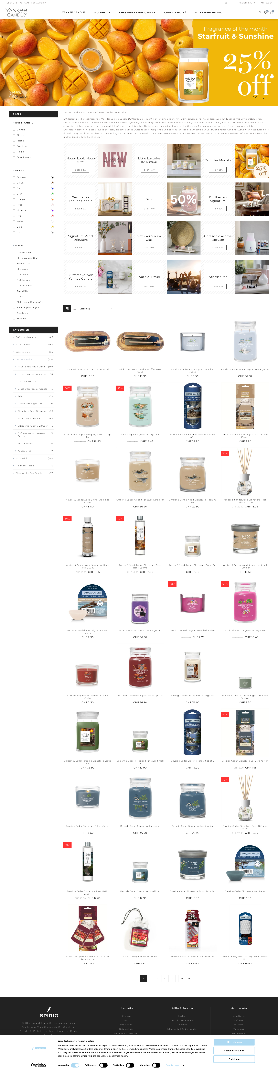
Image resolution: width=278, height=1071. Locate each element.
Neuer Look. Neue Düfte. (80, 160)
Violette (21, 210)
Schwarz (21, 177)
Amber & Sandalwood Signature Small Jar (193, 565)
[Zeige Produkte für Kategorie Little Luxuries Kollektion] (183, 160)
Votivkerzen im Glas (149, 237)
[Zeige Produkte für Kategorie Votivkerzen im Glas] (183, 238)
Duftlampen (24, 280)
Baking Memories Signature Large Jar (192, 695)
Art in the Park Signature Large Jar (245, 630)
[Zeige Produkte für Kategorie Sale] (183, 199)
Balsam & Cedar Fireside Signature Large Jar (87, 762)
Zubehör (21, 318)
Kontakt (24, 3)
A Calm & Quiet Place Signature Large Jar (245, 369)
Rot (19, 216)
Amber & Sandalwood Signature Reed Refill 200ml (87, 566)
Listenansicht (74, 308)
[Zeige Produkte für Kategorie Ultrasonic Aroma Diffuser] (252, 238)
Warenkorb (239, 1029)
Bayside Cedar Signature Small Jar (140, 891)
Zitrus (20, 135)
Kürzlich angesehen (182, 1020)
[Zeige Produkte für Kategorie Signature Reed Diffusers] (115, 238)
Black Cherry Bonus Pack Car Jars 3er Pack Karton (87, 958)
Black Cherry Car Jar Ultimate (140, 956)
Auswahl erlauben (234, 1050)
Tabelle (67, 308)
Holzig (20, 151)
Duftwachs (23, 274)
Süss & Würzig (25, 157)
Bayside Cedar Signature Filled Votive (87, 826)
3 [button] (143, 101)
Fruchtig (22, 146)
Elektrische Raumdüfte (30, 302)
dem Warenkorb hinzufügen (93, 341)
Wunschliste (238, 1033)
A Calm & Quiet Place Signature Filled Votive (192, 370)
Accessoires (218, 276)
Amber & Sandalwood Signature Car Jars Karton (245, 435)
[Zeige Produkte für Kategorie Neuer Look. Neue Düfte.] (115, 160)
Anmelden (266, 3)
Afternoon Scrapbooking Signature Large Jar (87, 435)
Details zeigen (173, 1065)
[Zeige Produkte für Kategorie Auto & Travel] (183, 277)
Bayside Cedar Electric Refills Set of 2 (192, 761)
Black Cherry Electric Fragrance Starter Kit (245, 958)
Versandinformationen (126, 1033)
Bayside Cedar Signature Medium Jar (192, 826)
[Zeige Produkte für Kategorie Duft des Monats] (252, 160)
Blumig (21, 129)
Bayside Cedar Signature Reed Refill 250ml (87, 892)
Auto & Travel (149, 276)
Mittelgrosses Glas (27, 258)
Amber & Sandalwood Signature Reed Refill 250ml (140, 566)
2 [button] (139, 101)
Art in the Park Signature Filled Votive (193, 630)
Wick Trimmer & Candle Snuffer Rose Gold (140, 370)
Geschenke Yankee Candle (81, 199)
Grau (19, 232)
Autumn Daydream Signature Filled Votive (87, 697)
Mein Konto (239, 1016)
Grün (19, 193)
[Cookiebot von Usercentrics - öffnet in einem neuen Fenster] (38, 1065)
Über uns (12, 3)
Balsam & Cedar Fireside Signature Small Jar (140, 762)
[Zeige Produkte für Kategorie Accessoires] (252, 277)
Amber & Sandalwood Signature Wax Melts (88, 631)
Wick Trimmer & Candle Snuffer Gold (87, 369)
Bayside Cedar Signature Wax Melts (245, 891)
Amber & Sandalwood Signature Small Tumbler (245, 566)
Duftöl (20, 296)
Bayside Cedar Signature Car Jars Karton (245, 761)
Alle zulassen (234, 1042)
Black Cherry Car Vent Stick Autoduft (192, 956)
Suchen (182, 1016)
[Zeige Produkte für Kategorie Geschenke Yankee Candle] (115, 199)
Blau (19, 188)
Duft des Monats (218, 160)
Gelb (19, 227)
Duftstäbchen (24, 285)
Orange (21, 199)
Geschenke (23, 313)
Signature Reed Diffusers (80, 237)
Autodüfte (22, 291)
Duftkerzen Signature (218, 199)
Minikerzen (23, 269)
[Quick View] (82, 341)
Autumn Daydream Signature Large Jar (140, 695)
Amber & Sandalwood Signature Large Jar (140, 499)
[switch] (103, 1065)
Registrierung (247, 3)
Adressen (239, 1024)
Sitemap (126, 1016)
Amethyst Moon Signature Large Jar (140, 630)
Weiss (20, 221)
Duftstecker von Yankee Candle (80, 276)
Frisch (20, 140)
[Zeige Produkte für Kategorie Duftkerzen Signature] (252, 199)
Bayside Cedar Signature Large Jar (140, 826)
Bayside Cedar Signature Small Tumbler (192, 891)
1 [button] (135, 101)
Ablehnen (234, 1059)
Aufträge (238, 1020)
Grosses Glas (24, 252)
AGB (126, 1020)
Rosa (19, 205)
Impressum (126, 1024)
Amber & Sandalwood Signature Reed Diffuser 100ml (245, 501)
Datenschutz (126, 1029)
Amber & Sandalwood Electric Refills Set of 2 (192, 435)
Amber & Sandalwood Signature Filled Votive (87, 501)
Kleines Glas (24, 263)
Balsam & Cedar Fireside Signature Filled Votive (245, 697)
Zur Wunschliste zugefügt (87, 341)
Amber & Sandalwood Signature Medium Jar (192, 501)
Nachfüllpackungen (28, 307)
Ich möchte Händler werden (182, 1029)
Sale (149, 199)
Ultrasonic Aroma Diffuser (218, 237)
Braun (20, 182)
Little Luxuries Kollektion (149, 160)
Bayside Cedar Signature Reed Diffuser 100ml (245, 827)
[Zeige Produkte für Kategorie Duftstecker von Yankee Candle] (115, 277)
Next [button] (256, 97)
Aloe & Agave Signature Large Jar (140, 434)
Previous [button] (22, 97)
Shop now (80, 170)
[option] (139, 62)
